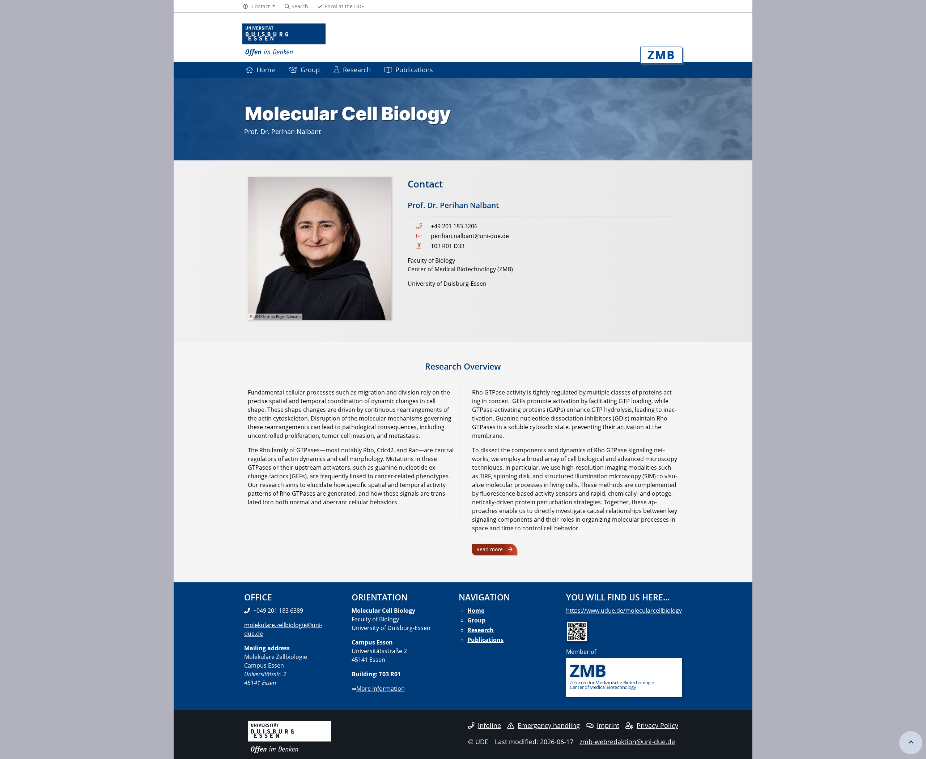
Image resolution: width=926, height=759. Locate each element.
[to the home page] (284, 39)
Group (310, 69)
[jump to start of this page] (910, 742)
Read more (489, 549)
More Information (380, 689)
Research (357, 69)
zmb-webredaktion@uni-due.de (627, 741)
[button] (258, 6)
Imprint (608, 725)
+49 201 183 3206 (454, 226)
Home (265, 69)
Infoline (489, 725)
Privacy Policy (657, 725)
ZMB (661, 54)
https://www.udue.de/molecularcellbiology (624, 610)
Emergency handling (549, 725)
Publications (414, 69)
